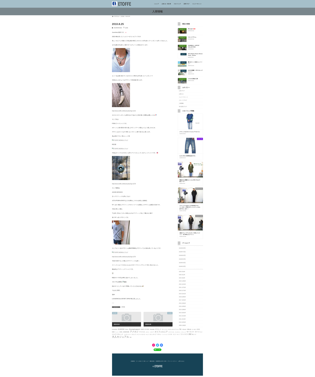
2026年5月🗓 (182, 259)
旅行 (131, 337)
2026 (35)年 (182, 271)
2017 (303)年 (182, 300)
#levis (126, 329)
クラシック (183, 331)
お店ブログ (182, 90)
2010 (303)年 (182, 322)
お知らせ (181, 94)
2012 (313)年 (182, 315)
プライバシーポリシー (172, 361)
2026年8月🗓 (182, 248)
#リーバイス (165, 329)
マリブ (174, 334)
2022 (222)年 (182, 284)
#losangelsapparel (134, 329)
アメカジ (134, 332)
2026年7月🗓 (182, 251)
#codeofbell (114, 329)
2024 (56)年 (182, 278)
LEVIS (198, 329)
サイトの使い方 (139, 361)
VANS (120, 332)
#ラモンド (158, 329)
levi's (195, 329)
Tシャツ (117, 331)
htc (180, 329)
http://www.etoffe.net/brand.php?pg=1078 (124, 183)
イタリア (152, 332)
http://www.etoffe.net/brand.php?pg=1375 (124, 256)
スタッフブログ (183, 100)
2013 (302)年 (182, 312)
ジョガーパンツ (127, 334)
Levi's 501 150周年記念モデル (187, 155)
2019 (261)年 (182, 293)
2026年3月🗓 (182, 266)
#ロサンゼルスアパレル (173, 329)
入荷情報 (123, 307)
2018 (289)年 (182, 297)
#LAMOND (121, 329)
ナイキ (170, 334)
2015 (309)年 (182, 306)
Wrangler (192, 28)
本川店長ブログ (183, 106)
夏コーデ (194, 334)
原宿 (190, 334)
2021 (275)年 (182, 287)
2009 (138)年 (182, 325)
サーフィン (198, 332)
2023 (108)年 (182, 281)
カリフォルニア (161, 332)
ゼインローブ (153, 334)
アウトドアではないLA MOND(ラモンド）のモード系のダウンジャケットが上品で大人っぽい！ (189, 207)
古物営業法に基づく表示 (161, 361)
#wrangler (152, 329)
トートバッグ (165, 334)
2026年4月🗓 (182, 262)
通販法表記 (152, 361)
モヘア (178, 334)
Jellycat (189, 329)
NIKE (113, 332)
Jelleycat (184, 329)
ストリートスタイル (140, 334)
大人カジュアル (120, 337)
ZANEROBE (126, 332)
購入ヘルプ (146, 361)
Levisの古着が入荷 (193, 78)
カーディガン (171, 332)
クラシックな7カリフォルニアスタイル (189, 131)
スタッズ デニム (192, 37)
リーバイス (184, 334)
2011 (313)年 (182, 319)
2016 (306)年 (182, 303)
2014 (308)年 (182, 309)
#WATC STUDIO (145, 329)
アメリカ (142, 332)
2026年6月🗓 (182, 255)
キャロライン (178, 331)
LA (192, 329)
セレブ (147, 334)
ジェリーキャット (183, 97)
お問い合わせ (181, 361)
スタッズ (133, 334)
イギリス (147, 331)
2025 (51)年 (182, 274)
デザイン (159, 334)
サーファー (190, 332)
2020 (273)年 (182, 290)
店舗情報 (133, 361)
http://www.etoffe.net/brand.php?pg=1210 (124, 111)
